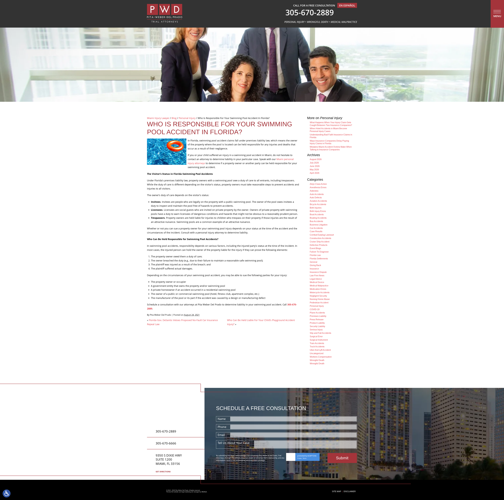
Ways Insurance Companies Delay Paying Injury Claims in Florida (329, 142)
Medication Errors (318, 289)
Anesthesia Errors (318, 187)
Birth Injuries (315, 208)
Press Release (317, 319)
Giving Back (315, 265)
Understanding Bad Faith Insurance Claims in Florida (331, 136)
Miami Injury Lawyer (158, 118)
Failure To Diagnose (319, 252)
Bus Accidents (316, 221)
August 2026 (316, 159)
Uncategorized (316, 353)
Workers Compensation (321, 357)
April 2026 (314, 173)
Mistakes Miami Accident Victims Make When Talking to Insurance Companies (331, 148)
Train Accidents (317, 343)
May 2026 (314, 169)
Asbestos (314, 191)
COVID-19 (314, 309)
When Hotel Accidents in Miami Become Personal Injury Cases (328, 129)
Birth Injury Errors (318, 211)
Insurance (314, 269)
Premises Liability (318, 316)
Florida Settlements (319, 258)
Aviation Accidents (318, 201)
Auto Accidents (317, 194)
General (313, 262)
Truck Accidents (317, 346)
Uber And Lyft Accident (320, 350)
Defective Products (318, 245)
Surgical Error (316, 336)
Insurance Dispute (318, 272)
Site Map (336, 491)
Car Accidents (316, 228)
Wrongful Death (317, 360)
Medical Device (317, 282)
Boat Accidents (317, 214)
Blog (174, 118)
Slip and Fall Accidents (320, 333)
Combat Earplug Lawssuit (322, 235)
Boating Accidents (318, 218)
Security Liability (317, 326)
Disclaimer (350, 491)
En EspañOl (347, 5)
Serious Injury (316, 330)
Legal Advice (316, 279)
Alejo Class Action (318, 184)
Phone (222, 427)
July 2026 (314, 163)
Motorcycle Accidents (319, 292)
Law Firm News (317, 275)
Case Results (316, 231)
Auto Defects (316, 197)
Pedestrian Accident (319, 302)
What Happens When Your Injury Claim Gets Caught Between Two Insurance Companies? (331, 123)
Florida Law (315, 255)
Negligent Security (318, 296)
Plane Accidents (317, 313)
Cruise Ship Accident (319, 242)
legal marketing (186, 492)
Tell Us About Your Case (233, 443)
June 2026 (315, 166)
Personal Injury (187, 118)
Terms (304, 458)
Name (222, 419)
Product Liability (317, 323)
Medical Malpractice (319, 286)
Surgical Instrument (319, 340)
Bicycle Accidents (318, 204)
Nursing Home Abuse (320, 299)
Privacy (299, 458)
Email (221, 435)
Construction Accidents (320, 238)
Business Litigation (318, 225)
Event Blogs (315, 248)
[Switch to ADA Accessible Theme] (6, 493)
